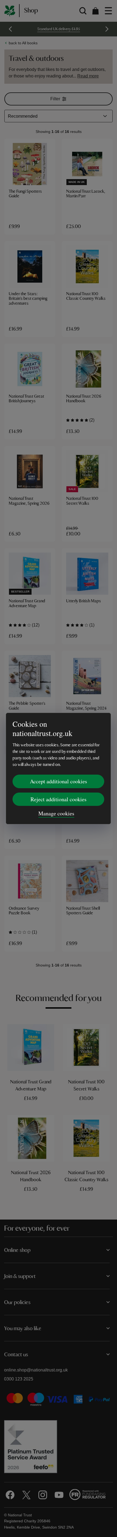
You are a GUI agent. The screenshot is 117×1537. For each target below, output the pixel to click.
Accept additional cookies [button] (58, 781)
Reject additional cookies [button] (58, 799)
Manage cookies (56, 813)
